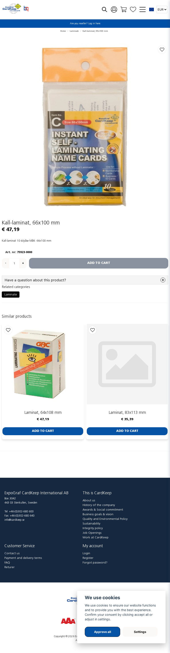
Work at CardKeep (95, 537)
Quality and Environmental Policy (105, 519)
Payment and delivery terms (23, 558)
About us (89, 500)
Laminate (74, 31)
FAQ (7, 562)
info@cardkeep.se (14, 520)
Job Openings (92, 533)
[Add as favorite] (133, 10)
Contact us (11, 553)
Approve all (102, 632)
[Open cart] (123, 9)
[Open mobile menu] (142, 9)
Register (88, 558)
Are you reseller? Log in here (85, 23)
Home (63, 31)
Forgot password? (95, 562)
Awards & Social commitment (103, 509)
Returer (9, 567)
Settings (140, 632)
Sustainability (91, 523)
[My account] (114, 10)
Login (86, 553)
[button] (151, 9)
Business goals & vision (98, 514)
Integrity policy (93, 528)
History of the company (99, 505)
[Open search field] (104, 9)
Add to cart (43, 431)
